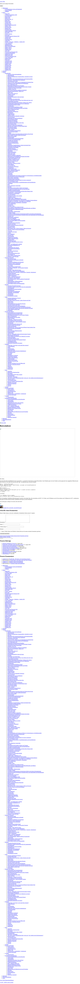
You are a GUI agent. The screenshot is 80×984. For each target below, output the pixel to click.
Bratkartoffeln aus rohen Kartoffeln (14, 289)
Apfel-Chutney (10, 400)
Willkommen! (5, 8)
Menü (1, 5)
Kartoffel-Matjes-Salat (12, 299)
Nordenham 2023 (8, 39)
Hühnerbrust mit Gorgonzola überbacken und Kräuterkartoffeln (20, 78)
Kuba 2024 (7, 35)
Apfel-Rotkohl (10, 293)
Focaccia (9, 385)
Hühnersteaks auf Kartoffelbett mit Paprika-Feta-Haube (18, 156)
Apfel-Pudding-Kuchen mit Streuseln (15, 320)
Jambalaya (10, 144)
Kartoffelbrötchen (11, 375)
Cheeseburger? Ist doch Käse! (13, 193)
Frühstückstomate (11, 358)
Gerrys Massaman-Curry (12, 84)
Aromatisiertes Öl (11, 390)
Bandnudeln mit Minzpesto (13, 111)
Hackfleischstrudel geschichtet (13, 178)
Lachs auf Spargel (11, 117)
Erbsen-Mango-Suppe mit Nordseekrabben (16, 283)
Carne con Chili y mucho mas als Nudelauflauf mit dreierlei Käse (20, 82)
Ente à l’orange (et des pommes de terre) (15, 207)
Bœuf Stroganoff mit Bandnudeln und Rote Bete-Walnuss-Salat (20, 191)
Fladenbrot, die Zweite (12, 382)
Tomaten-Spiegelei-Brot (12, 359)
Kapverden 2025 (8, 15)
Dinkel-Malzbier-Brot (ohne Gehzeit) (15, 374)
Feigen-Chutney (11, 389)
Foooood (20, 507)
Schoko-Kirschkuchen (12, 326)
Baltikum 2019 (8, 58)
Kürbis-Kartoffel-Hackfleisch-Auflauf (15, 107)
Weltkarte (7, 11)
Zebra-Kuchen (10, 322)
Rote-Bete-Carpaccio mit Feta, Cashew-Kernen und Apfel (19, 300)
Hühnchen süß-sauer (12, 223)
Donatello (9, 98)
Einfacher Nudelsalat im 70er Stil (14, 298)
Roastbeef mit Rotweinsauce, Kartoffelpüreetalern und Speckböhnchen (22, 182)
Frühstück (7, 344)
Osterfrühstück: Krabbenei (13, 355)
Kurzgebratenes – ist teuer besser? (14, 192)
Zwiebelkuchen (11, 105)
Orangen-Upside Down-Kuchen (14, 325)
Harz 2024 (7, 32)
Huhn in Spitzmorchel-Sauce (13, 109)
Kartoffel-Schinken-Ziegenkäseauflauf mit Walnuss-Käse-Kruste (20, 134)
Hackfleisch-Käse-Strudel (13, 171)
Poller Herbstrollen (11, 226)
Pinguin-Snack (10, 413)
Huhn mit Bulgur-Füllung (13, 119)
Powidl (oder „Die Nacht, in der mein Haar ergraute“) (18, 345)
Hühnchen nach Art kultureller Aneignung (16, 116)
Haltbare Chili (10, 392)
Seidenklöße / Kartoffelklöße (13, 292)
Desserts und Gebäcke (9, 311)
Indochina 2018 (8, 65)
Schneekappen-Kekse (12, 340)
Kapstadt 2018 (8, 66)
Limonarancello (11, 397)
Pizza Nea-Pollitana (11, 194)
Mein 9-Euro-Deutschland (10, 46)
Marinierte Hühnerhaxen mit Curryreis (15, 241)
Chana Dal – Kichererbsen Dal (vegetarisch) (16, 80)
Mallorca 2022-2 (8, 47)
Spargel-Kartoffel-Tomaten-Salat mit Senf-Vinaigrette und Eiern (20, 308)
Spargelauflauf (10, 95)
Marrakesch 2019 (8, 62)
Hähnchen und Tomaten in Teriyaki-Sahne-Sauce (17, 126)
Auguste (6, 386)
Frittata (9, 347)
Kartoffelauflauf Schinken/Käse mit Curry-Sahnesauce (18, 103)
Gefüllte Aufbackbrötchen (13, 357)
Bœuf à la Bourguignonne (13, 141)
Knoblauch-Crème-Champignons (14, 263)
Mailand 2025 (7, 28)
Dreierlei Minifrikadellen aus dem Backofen (16, 399)
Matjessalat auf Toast (12, 258)
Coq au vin (10, 230)
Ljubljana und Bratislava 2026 (11, 14)
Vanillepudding (11, 333)
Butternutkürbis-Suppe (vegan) (14, 282)
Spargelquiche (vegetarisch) (13, 166)
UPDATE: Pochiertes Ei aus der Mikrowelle (16, 363)
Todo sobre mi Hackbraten (13, 250)
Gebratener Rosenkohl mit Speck (14, 285)
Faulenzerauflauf (11, 137)
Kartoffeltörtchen (11, 290)
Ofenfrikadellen (11, 401)
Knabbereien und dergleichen (11, 398)
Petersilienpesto (11, 409)
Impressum (4, 418)
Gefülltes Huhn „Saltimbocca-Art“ (14, 198)
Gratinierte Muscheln (12, 273)
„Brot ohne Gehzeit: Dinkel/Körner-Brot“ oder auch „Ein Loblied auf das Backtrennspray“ (25, 377)
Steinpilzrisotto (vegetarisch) (13, 217)
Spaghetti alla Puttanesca (12, 120)
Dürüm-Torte (10, 92)
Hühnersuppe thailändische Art (14, 245)
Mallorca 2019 (8, 64)
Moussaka (10, 186)
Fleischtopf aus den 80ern (13, 121)
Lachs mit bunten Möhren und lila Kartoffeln (16, 220)
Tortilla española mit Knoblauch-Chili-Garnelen (17, 199)
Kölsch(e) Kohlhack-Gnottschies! (14, 155)
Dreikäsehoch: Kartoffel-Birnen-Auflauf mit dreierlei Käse (19, 145)
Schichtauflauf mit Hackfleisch (14, 248)
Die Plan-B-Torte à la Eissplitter (8, 549)
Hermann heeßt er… (12, 379)
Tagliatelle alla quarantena (13, 140)
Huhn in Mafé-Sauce (12, 203)
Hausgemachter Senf (12, 391)
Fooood (4, 72)
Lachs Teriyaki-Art (11, 165)
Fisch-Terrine (10, 265)
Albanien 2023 (8, 37)
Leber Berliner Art (11, 254)
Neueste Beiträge (8, 10)
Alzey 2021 (7, 50)
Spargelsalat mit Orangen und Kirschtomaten (16, 306)
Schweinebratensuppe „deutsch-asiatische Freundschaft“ (19, 279)
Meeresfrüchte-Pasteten (12, 127)
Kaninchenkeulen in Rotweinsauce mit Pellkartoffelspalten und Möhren (22, 208)
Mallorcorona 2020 (9, 55)
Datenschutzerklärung (6, 419)
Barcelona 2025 (8, 23)
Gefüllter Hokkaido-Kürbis (13, 238)
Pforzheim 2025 (8, 29)
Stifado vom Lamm (11, 153)
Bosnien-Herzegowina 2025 (10, 24)
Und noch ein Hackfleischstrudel (14, 139)
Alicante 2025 (8, 22)
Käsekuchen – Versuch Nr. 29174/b (15, 319)
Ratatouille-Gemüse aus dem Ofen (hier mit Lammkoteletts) (19, 286)
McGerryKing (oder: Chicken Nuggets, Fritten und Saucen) (19, 228)
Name (1, 524)
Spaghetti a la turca (11, 227)
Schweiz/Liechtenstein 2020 (10, 56)
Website (1, 529)
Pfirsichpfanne (10, 112)
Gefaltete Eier (10, 367)
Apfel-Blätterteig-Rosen (12, 342)
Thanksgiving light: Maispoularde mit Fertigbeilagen (18, 83)
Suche (3, 420)
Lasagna (9, 232)
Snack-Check (10, 410)
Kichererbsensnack (11, 415)
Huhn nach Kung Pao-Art (13, 161)
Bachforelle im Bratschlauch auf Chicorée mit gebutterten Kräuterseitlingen (22, 200)
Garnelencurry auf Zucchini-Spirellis (15, 195)
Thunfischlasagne (11, 113)
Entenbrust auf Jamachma (13, 237)
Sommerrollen (10, 280)
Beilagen (6, 284)
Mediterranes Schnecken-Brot (13, 372)
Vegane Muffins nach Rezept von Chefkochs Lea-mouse (19, 336)
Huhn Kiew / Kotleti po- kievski (14, 163)
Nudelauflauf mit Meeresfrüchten (14, 146)
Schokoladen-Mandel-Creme (13, 338)
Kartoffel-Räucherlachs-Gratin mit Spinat (16, 96)
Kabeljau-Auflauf (11, 162)
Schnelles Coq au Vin (12, 89)
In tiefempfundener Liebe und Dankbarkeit (13, 9)
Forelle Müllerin (11, 164)
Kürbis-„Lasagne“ (11, 129)
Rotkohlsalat (10, 310)
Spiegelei (9, 365)
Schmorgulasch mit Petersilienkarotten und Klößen (18, 108)
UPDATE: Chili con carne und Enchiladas (16, 229)
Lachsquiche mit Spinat (12, 231)
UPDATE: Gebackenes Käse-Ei (14, 364)
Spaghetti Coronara (11, 212)
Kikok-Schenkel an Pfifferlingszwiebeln (15, 209)
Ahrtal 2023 (7, 40)
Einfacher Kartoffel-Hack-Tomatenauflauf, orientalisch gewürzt (20, 76)
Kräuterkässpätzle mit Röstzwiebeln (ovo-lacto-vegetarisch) (19, 180)
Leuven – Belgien (8, 33)
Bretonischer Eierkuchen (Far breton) (15, 343)
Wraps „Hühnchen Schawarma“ (14, 170)
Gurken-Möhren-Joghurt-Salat (13, 309)
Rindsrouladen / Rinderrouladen (14, 211)
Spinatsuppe (10, 261)
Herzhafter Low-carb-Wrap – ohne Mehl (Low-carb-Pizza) (19, 201)
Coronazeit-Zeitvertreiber (10, 53)
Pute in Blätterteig (11, 234)
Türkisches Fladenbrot (12, 383)
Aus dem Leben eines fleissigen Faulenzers (11, 548)
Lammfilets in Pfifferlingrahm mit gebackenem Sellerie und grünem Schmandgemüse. (24, 213)
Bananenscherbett (11, 331)
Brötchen (9, 384)
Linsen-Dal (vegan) (11, 154)
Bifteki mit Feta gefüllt (12, 136)
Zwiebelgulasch (11, 167)
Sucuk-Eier (10, 246)
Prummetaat (10, 329)
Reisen (3, 12)
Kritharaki (10, 249)
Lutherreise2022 (8, 44)
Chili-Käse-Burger (11, 110)
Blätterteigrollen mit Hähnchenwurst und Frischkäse (18, 411)
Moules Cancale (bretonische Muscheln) (15, 225)
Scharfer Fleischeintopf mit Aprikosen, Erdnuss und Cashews (20, 102)
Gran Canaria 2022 (9, 42)
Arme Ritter (10, 353)
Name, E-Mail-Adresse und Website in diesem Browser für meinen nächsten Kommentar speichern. (21, 531)
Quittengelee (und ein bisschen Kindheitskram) (17, 351)
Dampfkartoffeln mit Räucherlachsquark (15, 138)
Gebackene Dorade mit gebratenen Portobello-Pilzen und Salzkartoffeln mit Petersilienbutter (26, 214)
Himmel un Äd (10, 172)
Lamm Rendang (11, 236)
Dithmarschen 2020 (9, 54)
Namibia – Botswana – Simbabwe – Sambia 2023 (15, 41)
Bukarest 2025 (8, 21)
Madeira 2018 (7, 68)
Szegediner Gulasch (11, 196)
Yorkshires (10, 362)
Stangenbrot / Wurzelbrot (12, 376)
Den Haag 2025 (8, 27)
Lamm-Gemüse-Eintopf (12, 128)
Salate (6, 297)
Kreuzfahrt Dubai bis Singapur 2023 (12, 36)
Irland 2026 (7, 13)
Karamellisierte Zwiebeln (12, 295)
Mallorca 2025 (8, 26)
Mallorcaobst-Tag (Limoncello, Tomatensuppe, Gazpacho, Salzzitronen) (22, 272)
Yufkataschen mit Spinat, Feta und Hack (15, 402)
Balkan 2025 (7, 18)
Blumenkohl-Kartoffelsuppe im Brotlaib (15, 259)
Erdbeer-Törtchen (11, 318)
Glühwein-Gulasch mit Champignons (15, 125)
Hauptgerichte (8, 73)
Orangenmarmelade (11, 352)
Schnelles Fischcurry (12, 148)
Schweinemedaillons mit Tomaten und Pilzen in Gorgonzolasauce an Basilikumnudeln (25, 175)
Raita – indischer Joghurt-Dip (13, 406)
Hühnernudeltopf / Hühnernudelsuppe (15, 281)
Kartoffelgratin (10, 294)
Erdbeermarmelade (11, 349)
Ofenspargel (10, 173)
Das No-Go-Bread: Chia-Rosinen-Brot (15, 381)
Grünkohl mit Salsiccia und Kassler (14, 87)
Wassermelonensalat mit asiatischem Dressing (16, 303)
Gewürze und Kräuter (9, 388)
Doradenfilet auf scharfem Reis (14, 99)
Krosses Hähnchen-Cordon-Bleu (14, 185)
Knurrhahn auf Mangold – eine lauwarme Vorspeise (18, 267)
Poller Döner (10, 221)
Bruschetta (10, 412)
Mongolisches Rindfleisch (13, 149)
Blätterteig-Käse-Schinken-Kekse (14, 408)
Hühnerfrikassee (11, 75)
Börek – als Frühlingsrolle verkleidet (15, 244)
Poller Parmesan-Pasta (12, 123)
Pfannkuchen (10, 368)
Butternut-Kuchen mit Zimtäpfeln (14, 328)
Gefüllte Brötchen (11, 346)
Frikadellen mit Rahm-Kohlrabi (14, 190)
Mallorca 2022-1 (8, 48)
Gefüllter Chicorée (11, 94)
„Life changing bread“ (12, 380)
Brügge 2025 (7, 17)
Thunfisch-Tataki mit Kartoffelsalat (14, 74)
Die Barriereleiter (5, 550)
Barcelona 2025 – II (9, 19)
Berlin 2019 (7, 59)
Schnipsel (4, 71)
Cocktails (7, 395)
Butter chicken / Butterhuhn (13, 177)
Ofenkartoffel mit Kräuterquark (14, 291)
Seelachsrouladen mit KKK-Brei (14, 157)
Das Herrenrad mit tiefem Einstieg (9, 551)
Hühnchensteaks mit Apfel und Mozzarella (16, 176)
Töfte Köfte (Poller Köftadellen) (14, 222)
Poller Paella (10, 210)
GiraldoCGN (5, 507)
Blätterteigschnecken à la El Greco (14, 403)
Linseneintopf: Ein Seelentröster (14, 264)
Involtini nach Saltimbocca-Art (14, 158)
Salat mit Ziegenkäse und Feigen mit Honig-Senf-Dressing (19, 307)
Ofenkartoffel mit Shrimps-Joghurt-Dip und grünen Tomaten (19, 86)
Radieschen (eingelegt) (12, 417)
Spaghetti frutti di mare (12, 168)
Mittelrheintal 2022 (8, 45)
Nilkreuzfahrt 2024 (8, 31)
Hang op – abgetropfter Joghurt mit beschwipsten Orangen (19, 334)
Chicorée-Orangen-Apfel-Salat (14, 304)
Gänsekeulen (10, 174)
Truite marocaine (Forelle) (13, 131)
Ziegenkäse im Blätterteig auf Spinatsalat (16, 262)
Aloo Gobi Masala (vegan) (13, 181)
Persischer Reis (11, 235)
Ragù (9, 184)
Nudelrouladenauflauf (12, 152)
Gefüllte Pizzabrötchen (12, 404)
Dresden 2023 (8, 38)
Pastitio (9, 243)
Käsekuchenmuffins (11, 337)
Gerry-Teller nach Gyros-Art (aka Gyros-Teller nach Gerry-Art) (20, 100)
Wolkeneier (10, 366)
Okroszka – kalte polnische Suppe (14, 270)
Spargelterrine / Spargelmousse (14, 277)
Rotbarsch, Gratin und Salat (13, 256)
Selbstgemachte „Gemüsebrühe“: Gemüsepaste (17, 393)
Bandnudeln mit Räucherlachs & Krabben (16, 85)
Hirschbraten (10, 150)
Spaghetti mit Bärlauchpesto (13, 143)
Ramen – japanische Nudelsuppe (14, 276)
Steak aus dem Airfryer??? (13, 93)
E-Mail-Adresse (3, 526)
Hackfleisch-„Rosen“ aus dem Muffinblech (16, 271)
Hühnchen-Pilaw (11, 239)
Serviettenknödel (11, 288)
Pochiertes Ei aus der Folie (13, 361)
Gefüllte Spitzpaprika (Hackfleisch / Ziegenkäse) (17, 202)
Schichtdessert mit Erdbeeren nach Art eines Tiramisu (18, 315)
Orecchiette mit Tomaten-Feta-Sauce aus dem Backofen (18, 189)
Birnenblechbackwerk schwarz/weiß (15, 324)
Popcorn (9, 416)
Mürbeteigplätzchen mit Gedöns (14, 317)
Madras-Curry (10, 252)
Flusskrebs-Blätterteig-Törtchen (14, 407)
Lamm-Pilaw (10, 183)
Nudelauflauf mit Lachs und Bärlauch (15, 118)
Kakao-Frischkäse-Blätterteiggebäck (15, 330)
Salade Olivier (10, 301)
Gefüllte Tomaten (11, 114)
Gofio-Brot (10, 371)
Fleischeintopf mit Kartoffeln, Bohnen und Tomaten (18, 187)
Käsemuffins (10, 268)
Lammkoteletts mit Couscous (13, 247)
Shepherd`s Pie (10, 216)
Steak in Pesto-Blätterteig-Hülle (14, 219)
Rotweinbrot (10, 373)
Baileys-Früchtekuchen (12, 316)
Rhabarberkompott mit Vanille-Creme (15, 313)
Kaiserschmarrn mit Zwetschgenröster (15, 312)
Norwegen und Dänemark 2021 (11, 51)
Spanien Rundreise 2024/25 (10, 30)
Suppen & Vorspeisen (9, 257)
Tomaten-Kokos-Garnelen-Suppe (14, 266)
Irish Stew (10, 77)
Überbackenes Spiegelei (12, 356)
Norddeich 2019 (8, 63)
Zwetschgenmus (11, 348)
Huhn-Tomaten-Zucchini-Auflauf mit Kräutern (17, 135)
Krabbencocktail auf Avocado (13, 274)
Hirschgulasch (10, 204)
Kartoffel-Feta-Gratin (12, 240)
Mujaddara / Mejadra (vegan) (13, 159)
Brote (6, 370)
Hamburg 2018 (8, 67)
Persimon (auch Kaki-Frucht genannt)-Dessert (17, 339)
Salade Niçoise (10, 302)
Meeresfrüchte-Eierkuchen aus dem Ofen (16, 122)
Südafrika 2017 (8, 69)
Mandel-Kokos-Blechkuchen (13, 335)
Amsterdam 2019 (8, 60)
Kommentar (2, 522)
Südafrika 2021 (8, 49)
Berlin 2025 (7, 20)
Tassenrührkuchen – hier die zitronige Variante (17, 321)
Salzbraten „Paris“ (11, 205)
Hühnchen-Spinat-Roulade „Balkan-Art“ (16, 91)
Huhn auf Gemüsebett (12, 218)
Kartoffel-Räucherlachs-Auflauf (14, 104)
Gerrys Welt (2, 1)
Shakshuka (10, 354)
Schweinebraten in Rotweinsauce (14, 130)
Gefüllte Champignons (12, 275)
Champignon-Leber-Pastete (13, 147)
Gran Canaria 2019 (9, 57)
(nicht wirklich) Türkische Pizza (14, 255)
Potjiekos (9, 132)
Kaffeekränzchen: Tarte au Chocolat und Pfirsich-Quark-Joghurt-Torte (21, 327)
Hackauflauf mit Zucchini (13, 81)
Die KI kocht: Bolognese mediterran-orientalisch (17, 90)
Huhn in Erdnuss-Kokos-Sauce (14, 253)
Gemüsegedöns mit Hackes (13, 101)
